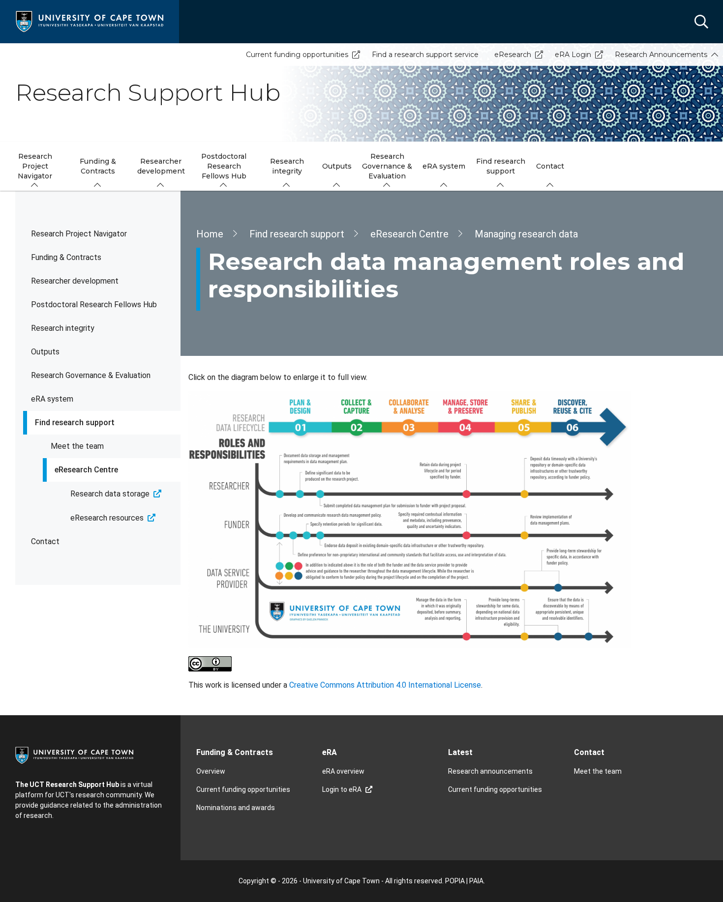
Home (209, 234)
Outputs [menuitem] (337, 166)
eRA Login (573, 54)
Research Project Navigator (79, 233)
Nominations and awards (235, 808)
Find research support (75, 422)
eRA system (52, 399)
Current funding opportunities (297, 54)
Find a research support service (425, 54)
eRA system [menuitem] (443, 166)
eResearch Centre (86, 469)
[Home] (89, 21)
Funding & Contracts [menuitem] (98, 166)
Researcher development (75, 281)
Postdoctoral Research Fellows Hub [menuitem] (223, 166)
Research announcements (490, 771)
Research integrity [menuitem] (287, 166)
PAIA (476, 881)
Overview (210, 771)
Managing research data (526, 234)
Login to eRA (342, 789)
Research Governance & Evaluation (91, 375)
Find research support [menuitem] (500, 166)
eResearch (512, 54)
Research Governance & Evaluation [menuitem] (387, 166)
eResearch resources (107, 518)
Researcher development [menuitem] (161, 166)
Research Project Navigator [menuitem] (35, 166)
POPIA (455, 881)
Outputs (45, 351)
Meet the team (77, 446)
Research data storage (110, 493)
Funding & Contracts (66, 257)
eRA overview (343, 771)
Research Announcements (661, 54)
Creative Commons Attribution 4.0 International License (385, 685)
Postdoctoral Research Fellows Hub (94, 304)
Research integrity (62, 328)
